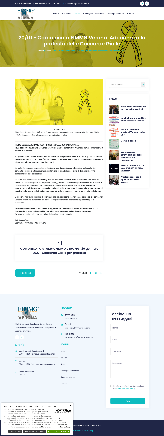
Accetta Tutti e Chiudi (58, 431)
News (77, 14)
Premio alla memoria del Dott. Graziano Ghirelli (133, 108)
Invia (128, 401)
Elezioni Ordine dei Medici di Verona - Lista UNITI (133, 132)
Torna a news (25, 273)
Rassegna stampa (116, 14)
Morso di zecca (128, 141)
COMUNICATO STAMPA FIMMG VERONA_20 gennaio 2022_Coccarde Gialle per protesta (59, 250)
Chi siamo (66, 14)
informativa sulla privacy (125, 389)
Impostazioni (15, 431)
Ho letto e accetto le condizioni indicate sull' (129, 387)
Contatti (130, 14)
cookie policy (63, 427)
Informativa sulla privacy (82, 430)
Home (56, 14)
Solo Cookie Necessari (34, 431)
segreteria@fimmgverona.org (79, 4)
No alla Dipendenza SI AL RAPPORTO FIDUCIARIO (133, 119)
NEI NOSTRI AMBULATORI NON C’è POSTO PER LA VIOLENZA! (133, 168)
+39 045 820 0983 (24, 4)
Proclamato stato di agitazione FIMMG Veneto (131, 180)
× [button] (70, 405)
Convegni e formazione (93, 14)
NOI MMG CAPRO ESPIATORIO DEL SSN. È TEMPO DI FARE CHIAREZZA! (132, 156)
